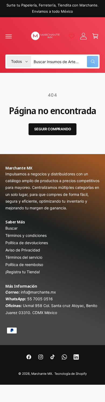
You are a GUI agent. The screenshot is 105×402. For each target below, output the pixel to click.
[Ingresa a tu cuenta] (83, 36)
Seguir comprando (52, 129)
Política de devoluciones (26, 242)
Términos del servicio (23, 257)
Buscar (11, 228)
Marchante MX (41, 374)
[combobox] (66, 61)
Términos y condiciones (26, 235)
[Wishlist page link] (71, 36)
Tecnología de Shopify (70, 374)
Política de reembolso (24, 264)
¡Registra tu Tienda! (22, 272)
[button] (9, 36)
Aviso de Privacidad (22, 250)
